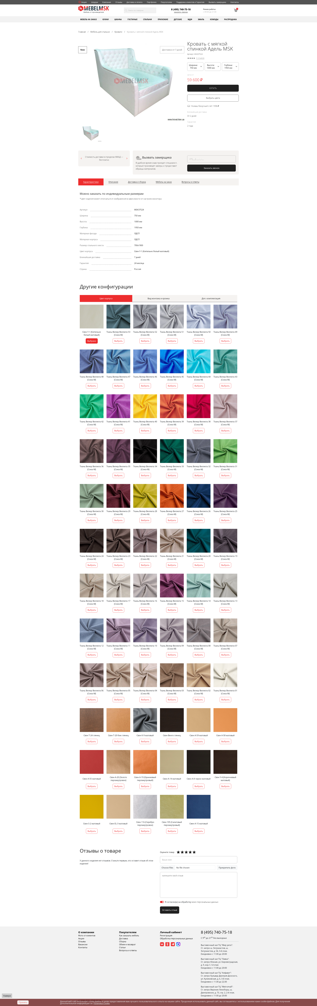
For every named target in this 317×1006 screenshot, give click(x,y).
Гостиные (132, 19)
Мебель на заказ (88, 19)
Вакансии (82, 944)
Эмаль (201, 19)
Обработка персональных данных (176, 938)
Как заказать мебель (129, 935)
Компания (106, 2)
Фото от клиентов (86, 935)
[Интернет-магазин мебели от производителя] (93, 8)
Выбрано (91, 341)
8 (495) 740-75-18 (181, 9)
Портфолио (151, 2)
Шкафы (118, 19)
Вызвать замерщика (217, 2)
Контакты (235, 2)
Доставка (123, 938)
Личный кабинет (171, 932)
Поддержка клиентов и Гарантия (190, 2)
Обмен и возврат (127, 944)
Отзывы (118, 2)
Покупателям (166, 2)
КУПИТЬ (213, 88)
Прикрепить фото (227, 867)
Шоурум (94, 2)
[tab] (91, 181)
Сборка (122, 941)
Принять (23, 1002)
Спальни (147, 19)
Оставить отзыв (169, 910)
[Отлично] (178, 852)
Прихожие (163, 19)
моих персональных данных (205, 902)
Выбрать (118, 341)
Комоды (214, 19)
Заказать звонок (181, 12)
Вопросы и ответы (128, 950)
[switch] (162, 902)
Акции (84, 2)
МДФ (190, 19)
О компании (86, 932)
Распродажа (230, 19)
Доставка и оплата (134, 2)
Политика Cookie (101, 1003)
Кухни (106, 19)
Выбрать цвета (213, 98)
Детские (178, 19)
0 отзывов (200, 58)
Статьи (122, 947)
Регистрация (166, 935)
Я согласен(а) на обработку (191, 902)
